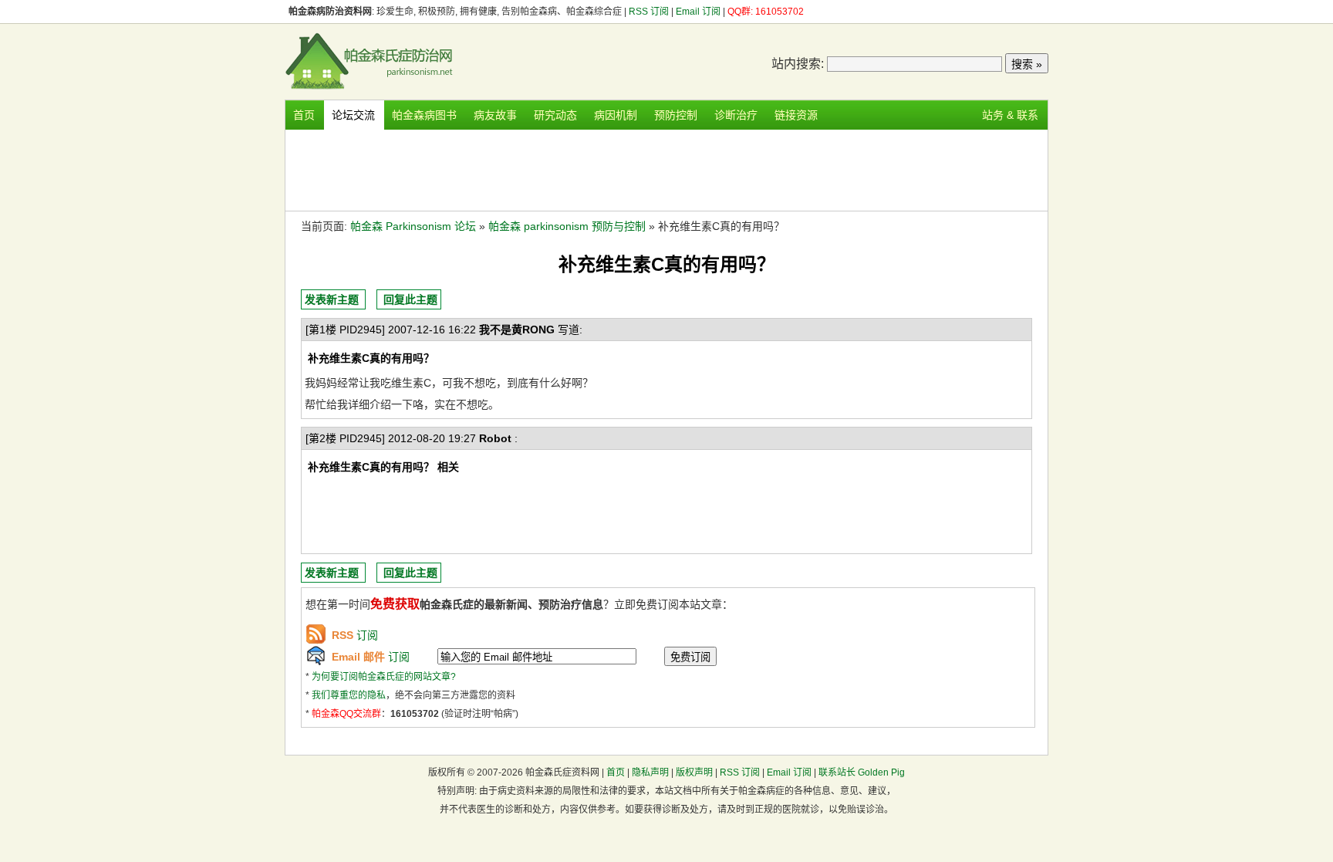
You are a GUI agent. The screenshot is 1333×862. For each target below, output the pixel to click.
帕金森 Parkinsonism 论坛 (413, 226)
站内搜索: (797, 63)
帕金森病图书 (424, 115)
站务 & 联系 (1010, 115)
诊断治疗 (736, 115)
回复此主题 (410, 299)
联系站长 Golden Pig (861, 772)
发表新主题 (332, 299)
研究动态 (555, 115)
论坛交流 (353, 115)
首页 (304, 115)
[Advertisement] (666, 168)
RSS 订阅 (650, 11)
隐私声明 (650, 772)
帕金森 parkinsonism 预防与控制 (567, 226)
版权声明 (694, 772)
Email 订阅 (698, 11)
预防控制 (675, 115)
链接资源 (796, 115)
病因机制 (615, 115)
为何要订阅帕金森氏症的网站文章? (384, 676)
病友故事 (495, 115)
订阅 (355, 635)
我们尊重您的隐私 (349, 695)
